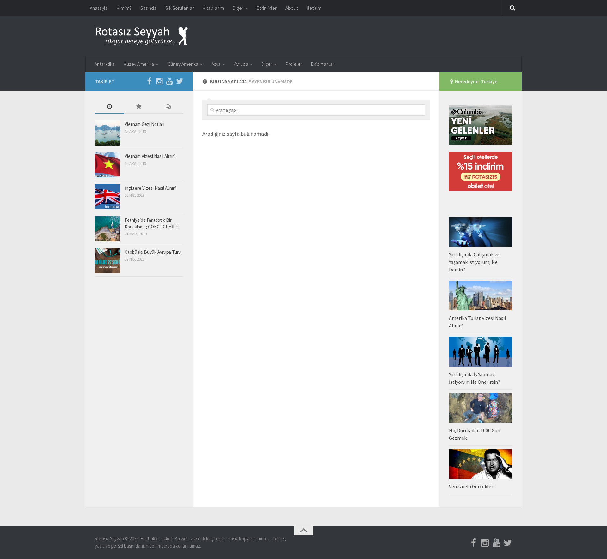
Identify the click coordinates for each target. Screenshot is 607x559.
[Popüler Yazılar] (139, 107)
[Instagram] (159, 81)
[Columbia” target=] (480, 143)
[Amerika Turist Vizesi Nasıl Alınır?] (480, 295)
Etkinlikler (267, 8)
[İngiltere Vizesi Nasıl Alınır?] (107, 196)
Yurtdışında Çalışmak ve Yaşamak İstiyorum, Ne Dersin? (474, 262)
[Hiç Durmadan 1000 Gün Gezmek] (480, 408)
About (291, 8)
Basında (148, 8)
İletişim (314, 8)
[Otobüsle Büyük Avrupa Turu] (107, 260)
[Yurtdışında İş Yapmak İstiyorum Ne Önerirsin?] (480, 351)
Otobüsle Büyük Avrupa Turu (153, 252)
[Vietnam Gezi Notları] (107, 133)
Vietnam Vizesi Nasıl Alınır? (150, 156)
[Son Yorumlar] (168, 107)
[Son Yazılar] (109, 107)
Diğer (238, 8)
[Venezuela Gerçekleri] (480, 464)
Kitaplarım (213, 8)
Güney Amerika (182, 64)
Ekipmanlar (322, 64)
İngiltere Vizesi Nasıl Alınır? (150, 188)
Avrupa (241, 64)
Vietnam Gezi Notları (144, 124)
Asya (216, 64)
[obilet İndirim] (480, 189)
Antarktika (105, 64)
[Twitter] (179, 81)
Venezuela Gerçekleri (471, 486)
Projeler (293, 64)
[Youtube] (169, 81)
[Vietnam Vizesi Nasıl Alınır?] (107, 164)
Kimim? (124, 8)
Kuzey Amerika (139, 64)
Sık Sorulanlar (179, 8)
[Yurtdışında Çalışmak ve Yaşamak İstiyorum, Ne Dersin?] (480, 232)
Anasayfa (99, 8)
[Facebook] (149, 81)
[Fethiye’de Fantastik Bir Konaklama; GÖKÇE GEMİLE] (107, 228)
